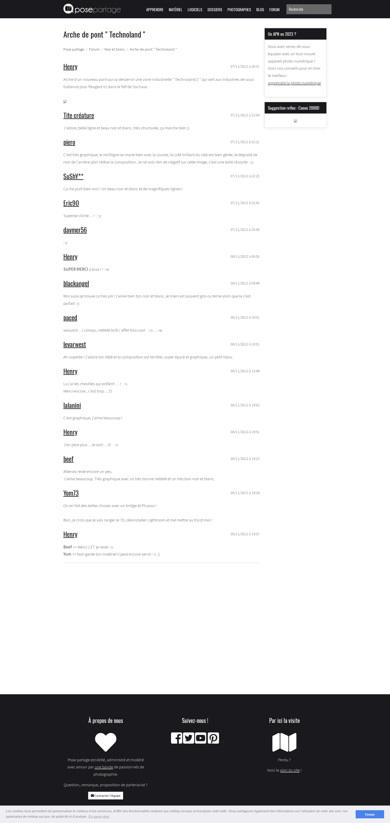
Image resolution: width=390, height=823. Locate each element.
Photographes (239, 9)
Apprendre (155, 9)
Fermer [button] (370, 814)
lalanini (72, 405)
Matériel (175, 9)
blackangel (76, 283)
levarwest (74, 344)
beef (68, 458)
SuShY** (73, 176)
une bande (104, 767)
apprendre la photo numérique (294, 82)
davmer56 (75, 229)
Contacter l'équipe (107, 796)
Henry (70, 66)
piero (69, 142)
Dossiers (215, 9)
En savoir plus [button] (99, 816)
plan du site (290, 770)
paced (70, 317)
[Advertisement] (161, 615)
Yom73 (71, 492)
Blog (260, 9)
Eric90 (71, 203)
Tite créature (78, 115)
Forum (274, 9)
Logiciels (195, 9)
